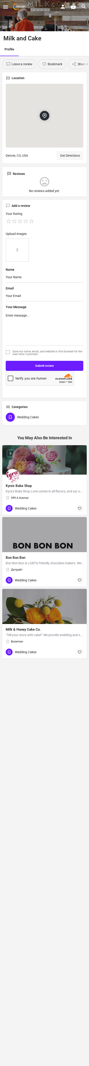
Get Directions (70, 155)
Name (10, 269)
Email (10, 288)
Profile (9, 49)
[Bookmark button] (79, 508)
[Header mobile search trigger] (84, 7)
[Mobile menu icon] (5, 7)
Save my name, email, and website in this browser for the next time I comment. (47, 353)
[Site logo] (19, 6)
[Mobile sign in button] (63, 7)
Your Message (16, 307)
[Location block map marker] (44, 115)
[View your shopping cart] (73, 7)
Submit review (44, 365)
